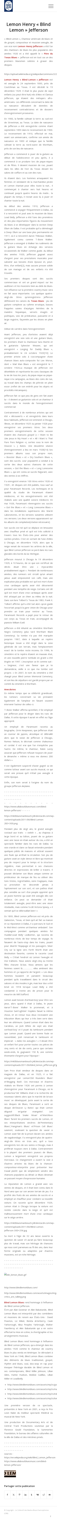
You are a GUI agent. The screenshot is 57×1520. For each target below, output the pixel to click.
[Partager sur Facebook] (7, 1495)
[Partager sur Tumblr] (31, 1495)
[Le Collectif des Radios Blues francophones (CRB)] (23, 6)
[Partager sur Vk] (37, 1495)
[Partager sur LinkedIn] (25, 1495)
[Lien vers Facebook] (50, 1516)
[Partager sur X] (13, 1495)
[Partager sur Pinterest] (20, 1495)
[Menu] (48, 6)
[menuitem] (48, 6)
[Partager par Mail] (50, 1495)
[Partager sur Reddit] (43, 1495)
